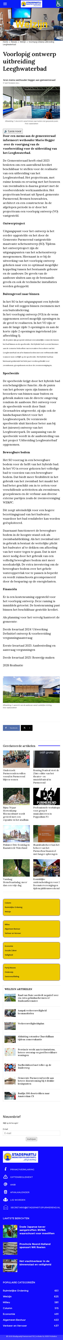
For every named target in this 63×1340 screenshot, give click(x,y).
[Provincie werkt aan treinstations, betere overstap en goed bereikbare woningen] (10, 1052)
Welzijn (23, 42)
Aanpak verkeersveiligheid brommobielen (32, 1012)
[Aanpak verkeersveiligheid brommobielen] (10, 1013)
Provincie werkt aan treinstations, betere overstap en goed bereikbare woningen (37, 1052)
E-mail (5, 1129)
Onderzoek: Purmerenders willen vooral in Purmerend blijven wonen (14, 775)
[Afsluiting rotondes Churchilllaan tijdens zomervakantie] (10, 1039)
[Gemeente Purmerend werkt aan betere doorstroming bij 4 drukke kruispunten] (10, 1080)
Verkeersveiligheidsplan (31, 1023)
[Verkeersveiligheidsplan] (10, 1026)
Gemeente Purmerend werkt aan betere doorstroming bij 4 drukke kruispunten (36, 1081)
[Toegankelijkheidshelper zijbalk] (59, 3)
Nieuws (14, 42)
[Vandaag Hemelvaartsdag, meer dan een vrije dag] (16, 867)
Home (5, 42)
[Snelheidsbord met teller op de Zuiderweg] (10, 1067)
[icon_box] (18, 1169)
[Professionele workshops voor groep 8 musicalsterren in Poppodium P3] (46, 796)
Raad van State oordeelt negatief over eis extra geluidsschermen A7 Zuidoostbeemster (38, 998)
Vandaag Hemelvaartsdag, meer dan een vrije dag (15, 882)
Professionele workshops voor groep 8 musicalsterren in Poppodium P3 (46, 812)
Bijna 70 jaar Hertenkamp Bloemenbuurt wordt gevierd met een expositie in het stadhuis (15, 813)
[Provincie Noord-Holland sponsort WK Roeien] (10, 1248)
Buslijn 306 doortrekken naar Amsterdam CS (34, 1095)
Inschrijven (31, 1139)
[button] (5, 4)
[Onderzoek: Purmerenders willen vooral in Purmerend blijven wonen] (16, 759)
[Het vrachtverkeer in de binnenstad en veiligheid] (10, 1265)
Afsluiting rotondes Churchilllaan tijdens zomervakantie (36, 1038)
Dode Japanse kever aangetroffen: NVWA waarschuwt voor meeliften (37, 1230)
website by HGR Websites (46, 1336)
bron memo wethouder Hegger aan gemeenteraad (29, 80)
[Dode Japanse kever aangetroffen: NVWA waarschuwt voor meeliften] (10, 1231)
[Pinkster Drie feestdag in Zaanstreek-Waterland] (16, 833)
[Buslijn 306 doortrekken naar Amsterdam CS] (10, 1096)
